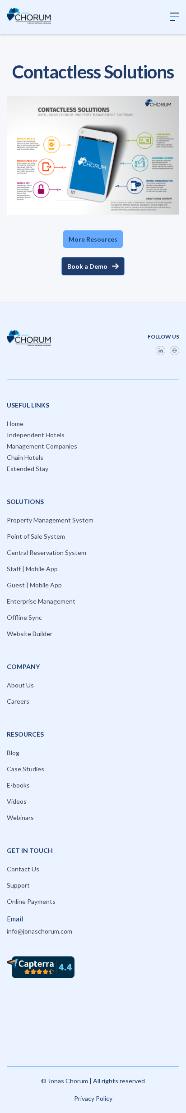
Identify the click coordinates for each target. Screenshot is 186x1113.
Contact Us (23, 869)
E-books (18, 785)
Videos (17, 801)
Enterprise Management (41, 601)
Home (15, 423)
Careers (18, 701)
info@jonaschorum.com (39, 931)
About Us (20, 685)
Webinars (20, 817)
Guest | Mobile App (34, 585)
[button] (174, 17)
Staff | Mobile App (32, 569)
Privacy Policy (93, 1098)
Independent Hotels (36, 435)
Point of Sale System (36, 536)
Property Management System (50, 520)
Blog (13, 752)
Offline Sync (24, 617)
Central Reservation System (46, 552)
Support (18, 885)
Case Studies (25, 769)
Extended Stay (27, 468)
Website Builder (29, 633)
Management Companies (42, 446)
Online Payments (31, 901)
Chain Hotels (25, 457)
